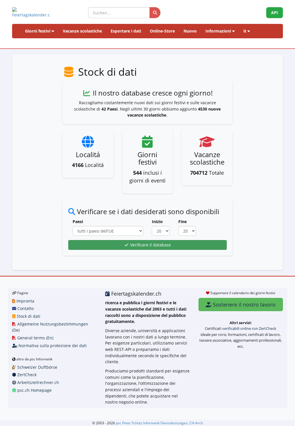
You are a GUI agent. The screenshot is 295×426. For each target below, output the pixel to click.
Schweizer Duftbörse (36, 367)
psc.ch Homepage (34, 390)
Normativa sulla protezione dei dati (52, 345)
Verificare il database (150, 245)
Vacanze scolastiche (82, 31)
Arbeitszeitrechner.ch (37, 382)
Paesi (78, 221)
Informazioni (218, 31)
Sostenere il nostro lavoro (243, 304)
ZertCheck (26, 374)
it (245, 31)
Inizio (157, 221)
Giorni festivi (38, 31)
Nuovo (190, 31)
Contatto (25, 308)
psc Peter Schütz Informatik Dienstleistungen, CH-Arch (159, 423)
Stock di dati (28, 316)
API (274, 12)
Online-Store (162, 31)
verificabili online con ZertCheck (249, 328)
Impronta (24, 301)
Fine (182, 221)
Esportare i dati (126, 31)
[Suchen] (155, 12)
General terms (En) (34, 338)
